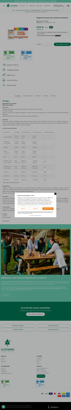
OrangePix (39, 215)
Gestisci (35, 208)
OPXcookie (32, 215)
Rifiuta (23, 208)
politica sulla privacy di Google (32, 206)
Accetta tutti (48, 208)
